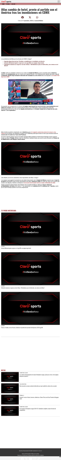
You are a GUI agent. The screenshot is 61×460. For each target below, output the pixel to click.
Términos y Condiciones (22, 455)
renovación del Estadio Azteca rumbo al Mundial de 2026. (39, 183)
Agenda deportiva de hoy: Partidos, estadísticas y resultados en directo (24, 61)
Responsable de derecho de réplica (36, 455)
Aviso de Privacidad (26, 453)
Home (3, 4)
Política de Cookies (35, 453)
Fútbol (8, 4)
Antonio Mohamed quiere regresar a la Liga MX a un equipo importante (24, 63)
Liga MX (13, 4)
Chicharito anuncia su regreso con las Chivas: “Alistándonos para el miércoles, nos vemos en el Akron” (31, 65)
